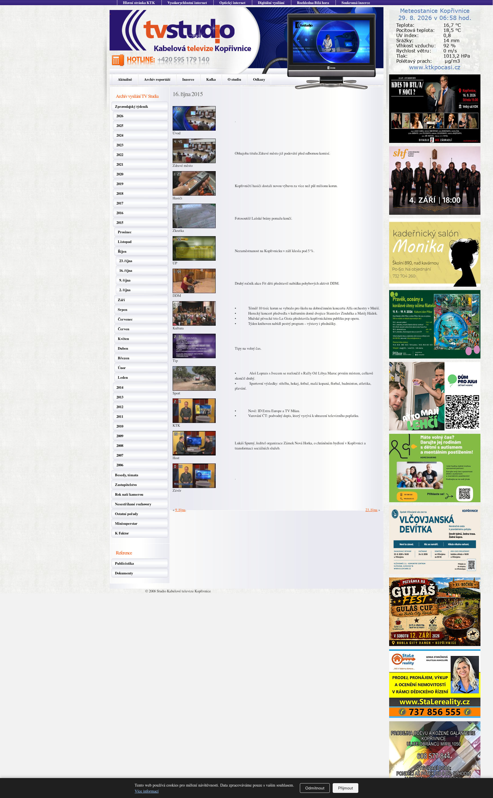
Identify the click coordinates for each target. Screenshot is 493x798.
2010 (119, 426)
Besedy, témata (126, 474)
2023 (119, 144)
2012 (119, 406)
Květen (123, 338)
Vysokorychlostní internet (187, 2)
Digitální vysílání (271, 2)
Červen (123, 328)
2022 (119, 154)
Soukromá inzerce (356, 2)
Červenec (125, 319)
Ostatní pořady (126, 513)
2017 (119, 203)
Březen (123, 357)
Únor (122, 367)
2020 (119, 174)
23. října (125, 260)
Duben (123, 348)
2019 (119, 183)
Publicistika (124, 563)
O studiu (234, 79)
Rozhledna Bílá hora (313, 2)
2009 (119, 435)
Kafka (211, 79)
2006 (119, 464)
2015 (119, 222)
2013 (119, 397)
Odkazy (259, 79)
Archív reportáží (157, 79)
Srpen (122, 309)
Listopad (125, 241)
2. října (124, 289)
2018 (119, 193)
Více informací (147, 791)
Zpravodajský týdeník (131, 106)
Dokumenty (124, 573)
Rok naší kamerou (129, 494)
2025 (119, 125)
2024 (119, 135)
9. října (124, 280)
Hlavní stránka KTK (139, 2)
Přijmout (345, 788)
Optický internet (232, 2)
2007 (119, 455)
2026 (119, 115)
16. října (125, 270)
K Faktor (122, 533)
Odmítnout (314, 788)
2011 (119, 416)
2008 (119, 445)
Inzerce (188, 79)
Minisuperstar (126, 523)
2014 (119, 387)
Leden (123, 377)
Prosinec (125, 231)
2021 (119, 164)
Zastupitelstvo (126, 484)
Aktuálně (125, 79)
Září (121, 299)
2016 (119, 212)
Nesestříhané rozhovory (133, 504)
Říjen (122, 251)
